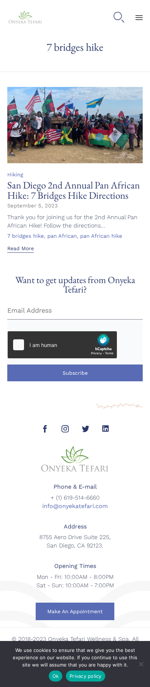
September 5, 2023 (32, 205)
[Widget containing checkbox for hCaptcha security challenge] (62, 345)
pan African (62, 236)
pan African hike (101, 236)
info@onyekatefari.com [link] (75, 506)
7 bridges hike (25, 236)
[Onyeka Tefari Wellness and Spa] (25, 17)
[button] (20, 249)
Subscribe (75, 373)
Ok (55, 676)
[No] (141, 664)
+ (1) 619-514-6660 (75, 497)
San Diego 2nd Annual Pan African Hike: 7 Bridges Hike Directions (73, 190)
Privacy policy (86, 676)
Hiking (15, 175)
